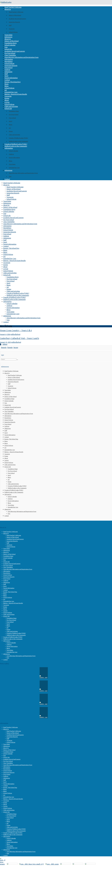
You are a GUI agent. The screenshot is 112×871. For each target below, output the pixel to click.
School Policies (13, 32)
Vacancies (12, 29)
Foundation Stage (11, 43)
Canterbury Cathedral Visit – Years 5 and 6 (19, 338)
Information (9, 59)
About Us (8, 9)
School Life (8, 49)
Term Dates (8, 35)
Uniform (7, 70)
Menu (6, 86)
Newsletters (9, 61)
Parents (10, 347)
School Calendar (10, 45)
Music (7, 84)
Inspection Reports (14, 22)
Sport (6, 76)
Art (6, 90)
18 (3, 344)
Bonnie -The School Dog (13, 82)
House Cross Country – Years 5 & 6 (16, 330)
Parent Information (11, 78)
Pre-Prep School (10, 53)
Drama (7, 98)
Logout (7, 102)
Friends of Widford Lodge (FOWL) (18, 138)
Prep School (8, 68)
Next (5, 344)
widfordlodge (15, 334)
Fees (6, 47)
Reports (3, 347)
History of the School (15, 15)
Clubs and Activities (11, 106)
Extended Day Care (11, 92)
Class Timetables (10, 55)
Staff (10, 25)
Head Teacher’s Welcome (13, 7)
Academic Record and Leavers (17, 19)
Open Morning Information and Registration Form (21, 57)
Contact (7, 80)
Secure (16, 347)
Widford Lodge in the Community (18, 141)
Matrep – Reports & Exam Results (16, 94)
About (7, 100)
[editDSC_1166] (44, 712)
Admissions (8, 37)
